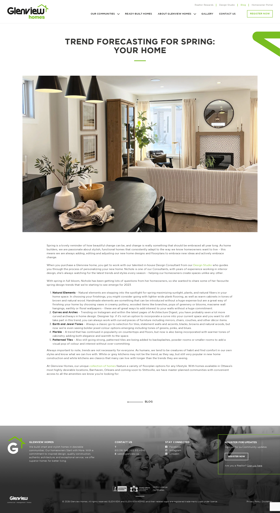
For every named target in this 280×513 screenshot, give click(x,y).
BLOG (149, 402)
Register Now (260, 14)
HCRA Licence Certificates (160, 488)
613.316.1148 (121, 450)
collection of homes (102, 366)
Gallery (207, 14)
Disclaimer (267, 502)
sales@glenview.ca (128, 454)
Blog (243, 5)
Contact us (227, 14)
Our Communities (103, 14)
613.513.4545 (137, 450)
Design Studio (227, 5)
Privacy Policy (254, 502)
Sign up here (254, 466)
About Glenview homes (174, 14)
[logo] (28, 11)
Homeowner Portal (262, 5)
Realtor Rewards (204, 5)
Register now (236, 456)
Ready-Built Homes (138, 14)
